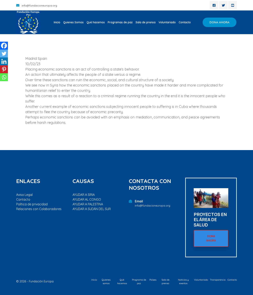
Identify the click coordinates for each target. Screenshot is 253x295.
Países (152, 279)
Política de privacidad (32, 204)
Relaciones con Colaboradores (38, 209)
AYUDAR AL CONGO (87, 199)
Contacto (185, 22)
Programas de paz (120, 22)
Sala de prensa (146, 22)
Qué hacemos (96, 22)
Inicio (57, 22)
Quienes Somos (73, 22)
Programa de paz (139, 281)
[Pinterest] (4, 69)
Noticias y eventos (183, 281)
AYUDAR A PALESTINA (88, 204)
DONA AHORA (219, 22)
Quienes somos (106, 281)
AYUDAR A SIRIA (84, 195)
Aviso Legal (24, 195)
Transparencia (218, 279)
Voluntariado (167, 22)
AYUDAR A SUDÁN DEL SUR (92, 209)
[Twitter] (4, 53)
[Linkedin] (4, 61)
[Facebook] (4, 46)
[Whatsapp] (4, 77)
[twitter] (223, 5)
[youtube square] (232, 5)
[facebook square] (214, 5)
